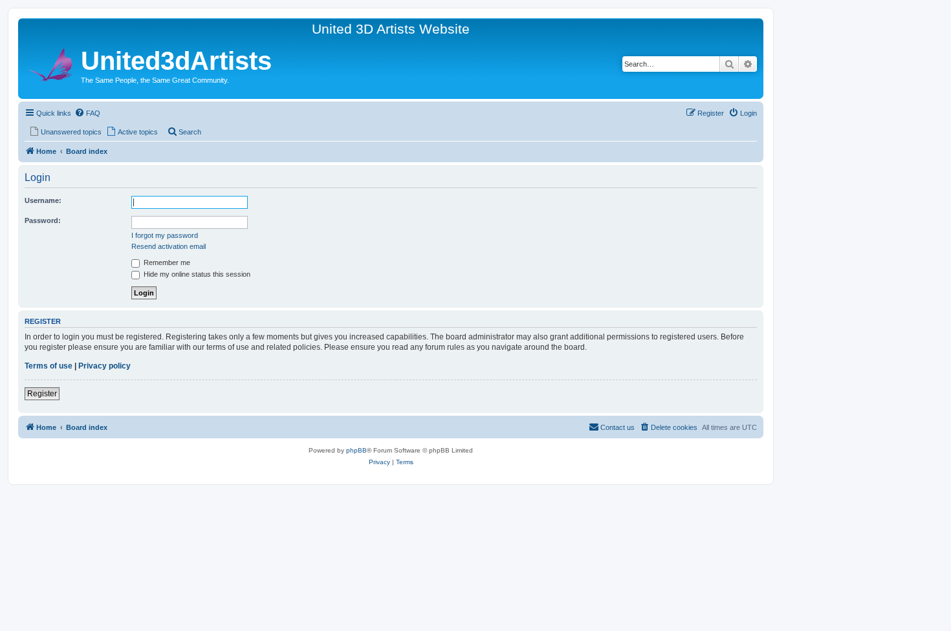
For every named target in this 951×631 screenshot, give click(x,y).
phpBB (356, 450)
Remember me (166, 262)
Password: (43, 220)
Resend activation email (168, 246)
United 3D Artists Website (391, 28)
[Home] (51, 63)
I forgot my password (164, 235)
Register (42, 393)
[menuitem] (87, 113)
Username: (43, 200)
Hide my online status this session (196, 274)
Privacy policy (104, 365)
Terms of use (48, 365)
